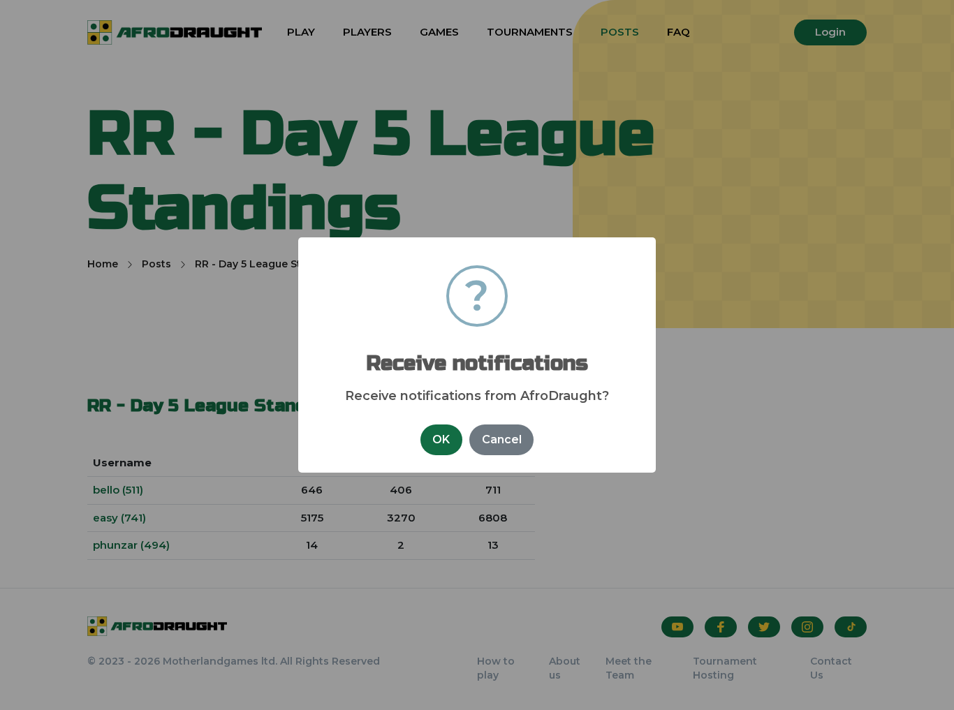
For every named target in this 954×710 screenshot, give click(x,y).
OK (441, 439)
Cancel (502, 439)
